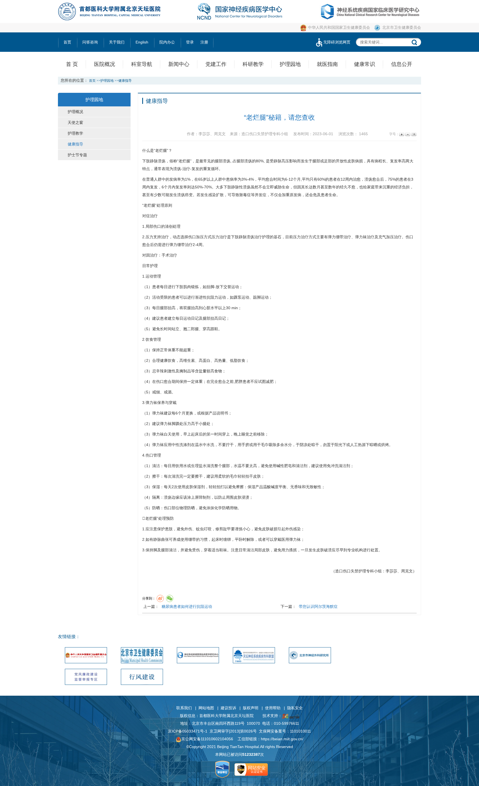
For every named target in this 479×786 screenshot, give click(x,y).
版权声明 (250, 708)
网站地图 (206, 708)
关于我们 (116, 42)
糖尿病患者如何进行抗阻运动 (187, 606)
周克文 (407, 571)
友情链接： (69, 636)
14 (413, 134)
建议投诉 (228, 708)
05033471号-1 (194, 731)
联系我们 (184, 708)
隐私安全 (295, 708)
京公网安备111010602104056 (207, 739)
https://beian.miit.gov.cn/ (282, 739)
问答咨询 (90, 42)
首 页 (72, 64)
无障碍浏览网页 (336, 42)
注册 (204, 42)
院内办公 (167, 42)
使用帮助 (273, 708)
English (142, 42)
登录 (190, 42)
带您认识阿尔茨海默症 (318, 606)
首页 (67, 42)
